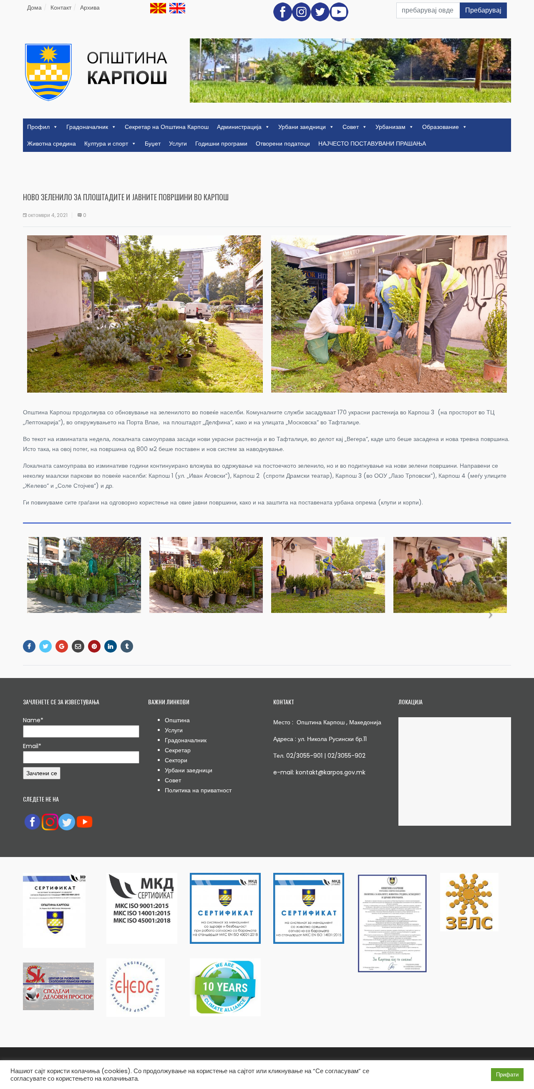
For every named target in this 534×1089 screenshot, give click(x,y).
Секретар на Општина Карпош (167, 127)
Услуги (178, 143)
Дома (34, 7)
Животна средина (51, 143)
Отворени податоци (283, 143)
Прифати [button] (507, 1075)
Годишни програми (221, 143)
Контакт (60, 7)
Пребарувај (483, 10)
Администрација (239, 127)
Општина (177, 720)
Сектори (176, 760)
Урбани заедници (302, 127)
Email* (32, 746)
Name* (33, 720)
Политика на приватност (198, 790)
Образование (440, 127)
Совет (351, 127)
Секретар (178, 750)
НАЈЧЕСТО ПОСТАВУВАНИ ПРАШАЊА (372, 143)
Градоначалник (87, 127)
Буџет (153, 143)
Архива (90, 7)
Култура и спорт (106, 143)
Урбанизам (390, 127)
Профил (38, 127)
